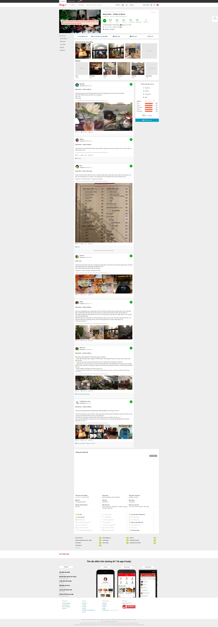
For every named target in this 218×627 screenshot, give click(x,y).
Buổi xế (114, 497)
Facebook (104, 603)
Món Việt (112, 16)
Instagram (104, 605)
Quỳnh (82, 139)
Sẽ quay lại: (94, 179)
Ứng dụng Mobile (66, 603)
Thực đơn (62, 44)
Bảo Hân (82, 84)
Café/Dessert (106, 16)
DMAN (78, 247)
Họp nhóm (108, 506)
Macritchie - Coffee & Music (83, 89)
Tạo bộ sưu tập (65, 605)
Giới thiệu (84, 603)
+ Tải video (81, 68)
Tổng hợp (134, 76)
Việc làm (84, 606)
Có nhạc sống (135, 530)
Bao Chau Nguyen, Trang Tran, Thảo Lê (86, 443)
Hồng (81, 301)
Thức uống (146, 506)
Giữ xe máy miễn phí (137, 522)
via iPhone (82, 85)
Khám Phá (62, 1)
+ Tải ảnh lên (152, 68)
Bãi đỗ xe (62, 50)
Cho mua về (81, 517)
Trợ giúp (84, 605)
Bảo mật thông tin (66, 606)
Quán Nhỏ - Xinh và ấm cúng (83, 171)
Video (76, 76)
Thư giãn (120, 506)
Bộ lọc (118, 5)
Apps (132, 5)
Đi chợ (78, 1)
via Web (81, 403)
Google (104, 608)
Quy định (64, 608)
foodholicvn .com (85, 401)
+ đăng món (149, 50)
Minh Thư (82, 347)
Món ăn (105, 76)
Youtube (104, 606)
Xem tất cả (77, 547)
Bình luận (63, 41)
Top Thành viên (64, 554)
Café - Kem (131, 506)
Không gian (92, 76)
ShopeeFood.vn (106, 610)
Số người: (77, 179)
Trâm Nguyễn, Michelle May (83, 394)
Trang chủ (63, 35)
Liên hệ (84, 612)
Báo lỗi (91, 132)
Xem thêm (78, 371)
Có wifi (80, 514)
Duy (81, 165)
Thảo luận (84, 132)
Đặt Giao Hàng (71, 1)
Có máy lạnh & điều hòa (138, 514)
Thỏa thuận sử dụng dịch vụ (88, 610)
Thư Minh (79, 158)
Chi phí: (84, 179)
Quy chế (84, 608)
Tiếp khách (114, 506)
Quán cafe (78, 261)
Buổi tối (118, 497)
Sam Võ (82, 255)
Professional (149, 76)
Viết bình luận (148, 120)
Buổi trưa (109, 497)
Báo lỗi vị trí (153, 455)
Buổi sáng (104, 497)
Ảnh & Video (64, 38)
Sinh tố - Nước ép (139, 506)
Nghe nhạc (110, 508)
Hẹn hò (104, 506)
